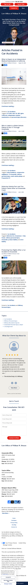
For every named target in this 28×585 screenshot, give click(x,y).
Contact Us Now (14, 438)
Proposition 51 (6, 178)
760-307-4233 (11, 461)
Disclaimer (14, 520)
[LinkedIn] (15, 502)
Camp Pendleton (11, 172)
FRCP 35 (14, 113)
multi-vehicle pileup (16, 176)
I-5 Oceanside (12, 174)
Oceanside (5, 239)
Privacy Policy (14, 522)
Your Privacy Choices (11, 543)
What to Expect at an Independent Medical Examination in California (14, 60)
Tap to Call (7, 4)
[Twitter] (12, 502)
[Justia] (18, 502)
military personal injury (13, 238)
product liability (13, 239)
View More (14, 388)
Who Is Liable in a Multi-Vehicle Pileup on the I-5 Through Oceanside (12, 127)
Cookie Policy (22, 543)
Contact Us (14, 8)
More (23, 8)
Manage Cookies (7, 545)
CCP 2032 (9, 113)
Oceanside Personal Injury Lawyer (13, 324)
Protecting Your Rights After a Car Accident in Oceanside (14, 251)
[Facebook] (9, 502)
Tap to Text (20, 4)
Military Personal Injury (10, 321)
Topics (4, 316)
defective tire (10, 236)
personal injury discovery (19, 117)
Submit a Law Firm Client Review (14, 393)
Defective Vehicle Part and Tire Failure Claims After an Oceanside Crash (13, 188)
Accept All (8, 577)
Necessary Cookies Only (8, 581)
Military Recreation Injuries (11, 323)
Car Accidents (11, 111)
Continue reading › (8, 106)
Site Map (14, 525)
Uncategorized (8, 326)
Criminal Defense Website (14, 548)
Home (4, 8)
